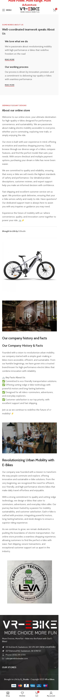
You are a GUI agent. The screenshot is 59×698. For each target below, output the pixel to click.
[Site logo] (29, 9)
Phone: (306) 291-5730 (16, 654)
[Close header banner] (55, 3)
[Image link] (29, 627)
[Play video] (29, 316)
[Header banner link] (29, 3)
